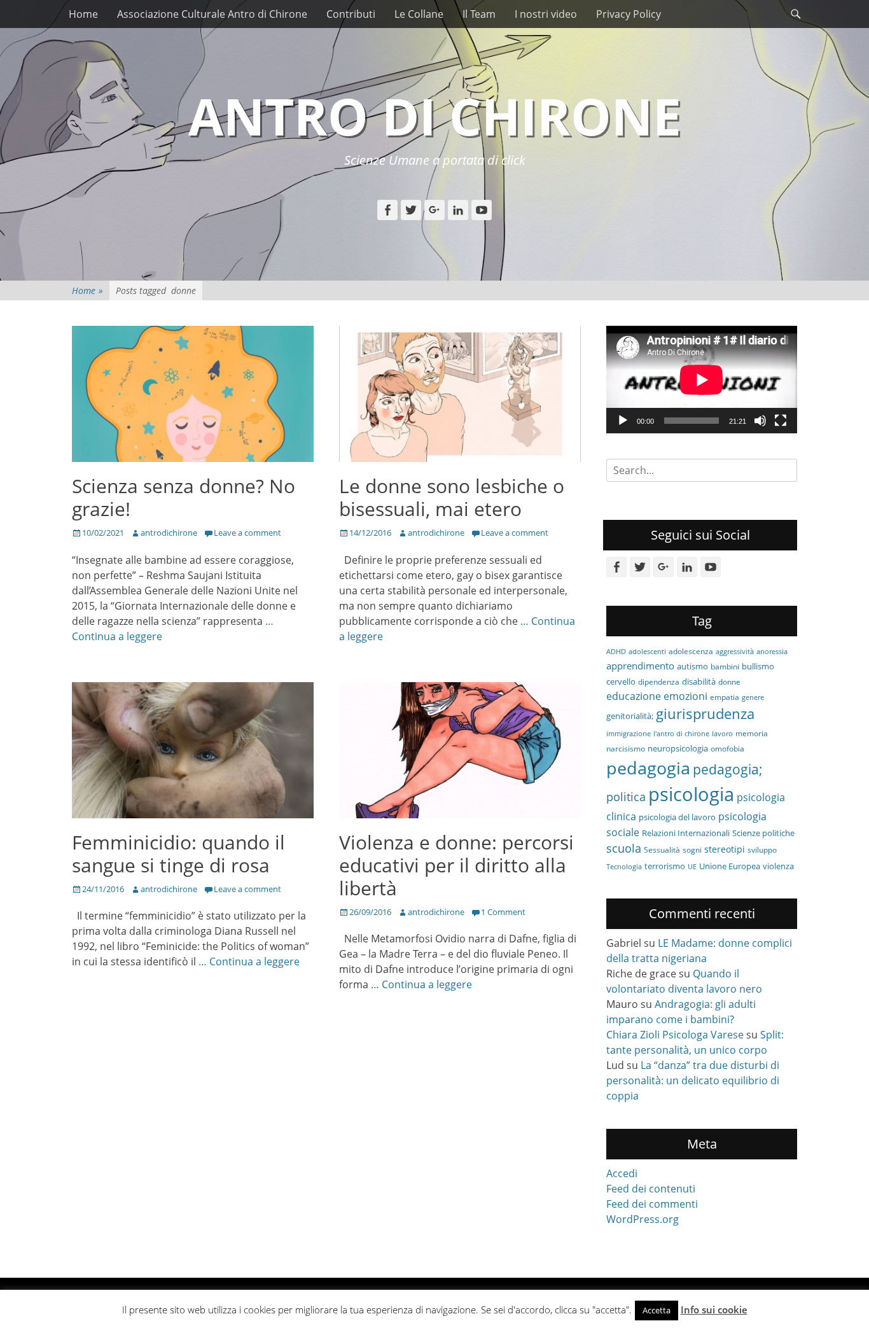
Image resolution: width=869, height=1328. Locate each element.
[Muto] (760, 420)
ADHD (616, 651)
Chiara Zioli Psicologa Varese (675, 1035)
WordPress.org (642, 1219)
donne (729, 681)
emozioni (685, 696)
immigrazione (628, 733)
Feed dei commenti (652, 1204)
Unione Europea (729, 866)
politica (626, 796)
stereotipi (724, 849)
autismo (692, 666)
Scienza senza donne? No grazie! (183, 497)
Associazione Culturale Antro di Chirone (212, 14)
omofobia (727, 748)
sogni (692, 849)
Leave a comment (247, 532)
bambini (725, 666)
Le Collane (418, 14)
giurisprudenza (705, 713)
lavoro (722, 733)
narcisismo (625, 748)
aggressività (735, 651)
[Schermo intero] (780, 420)
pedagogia (648, 767)
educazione (633, 695)
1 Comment (503, 912)
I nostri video (546, 14)
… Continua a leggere (249, 961)
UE (692, 866)
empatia (724, 697)
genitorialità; (629, 716)
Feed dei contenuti (650, 1189)
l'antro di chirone (681, 733)
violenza (778, 866)
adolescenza (691, 651)
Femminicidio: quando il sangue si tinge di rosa (178, 853)
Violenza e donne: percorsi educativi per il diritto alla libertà (456, 865)
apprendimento (640, 665)
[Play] (622, 420)
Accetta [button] (657, 1310)
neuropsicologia (678, 748)
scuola (623, 848)
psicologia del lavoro (677, 817)
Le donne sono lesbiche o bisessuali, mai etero (451, 497)
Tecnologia (624, 866)
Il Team (479, 14)
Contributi (350, 14)
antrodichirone (169, 532)
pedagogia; (728, 769)
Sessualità (662, 849)
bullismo (758, 666)
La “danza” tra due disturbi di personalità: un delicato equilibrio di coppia (692, 1080)
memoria (751, 733)
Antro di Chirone (434, 115)
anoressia (772, 651)
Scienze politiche (763, 833)
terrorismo (664, 866)
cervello (621, 681)
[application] (701, 379)
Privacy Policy (628, 14)
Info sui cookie (714, 1309)
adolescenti (647, 651)
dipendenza (658, 681)
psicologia (691, 794)
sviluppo (762, 849)
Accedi (621, 1173)
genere (753, 697)
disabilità (699, 681)
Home (83, 14)
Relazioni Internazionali (686, 833)
